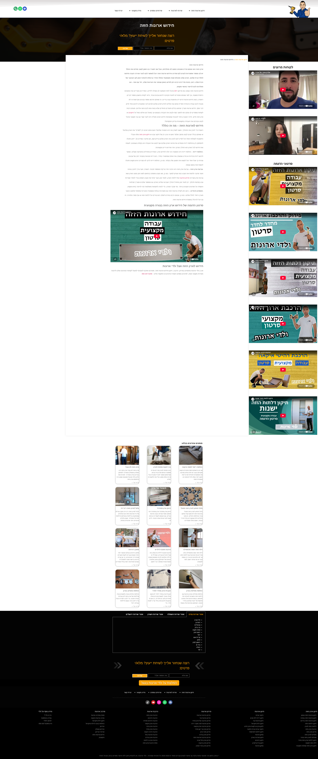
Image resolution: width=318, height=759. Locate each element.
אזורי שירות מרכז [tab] (196, 614)
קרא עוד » (198, 482)
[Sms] (25, 9)
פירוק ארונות (206, 711)
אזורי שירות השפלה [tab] (175, 614)
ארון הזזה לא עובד (132, 467)
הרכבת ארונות (152, 711)
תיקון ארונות (259, 711)
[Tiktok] (148, 702)
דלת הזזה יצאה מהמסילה (192, 549)
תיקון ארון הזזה (144, 134)
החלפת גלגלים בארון (131, 591)
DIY (175, 91)
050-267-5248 (147, 274)
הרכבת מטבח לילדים (163, 549)
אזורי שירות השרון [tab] (155, 614)
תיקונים (131, 113)
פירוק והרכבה (184, 178)
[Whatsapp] (20, 9)
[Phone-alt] (15, 9)
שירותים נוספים (156, 11)
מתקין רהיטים (134, 549)
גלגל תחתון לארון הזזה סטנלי (191, 508)
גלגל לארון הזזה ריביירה (130, 508)
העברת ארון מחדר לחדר (161, 591)
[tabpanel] (159, 635)
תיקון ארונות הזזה (198, 11)
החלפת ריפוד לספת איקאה (192, 467)
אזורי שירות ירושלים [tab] (134, 614)
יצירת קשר (119, 11)
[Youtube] (153, 702)
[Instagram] (159, 702)
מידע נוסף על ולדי (45, 711)
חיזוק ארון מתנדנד (164, 508)
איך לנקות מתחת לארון (162, 467)
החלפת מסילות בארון (194, 591)
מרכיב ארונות (100, 711)
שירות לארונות (176, 11)
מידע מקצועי (136, 11)
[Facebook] (170, 702)
